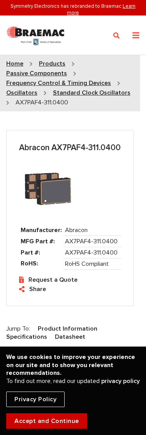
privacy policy (120, 381)
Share (37, 289)
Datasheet (70, 337)
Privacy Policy (35, 399)
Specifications (26, 337)
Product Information (67, 329)
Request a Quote (52, 280)
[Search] (117, 35)
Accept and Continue (46, 421)
